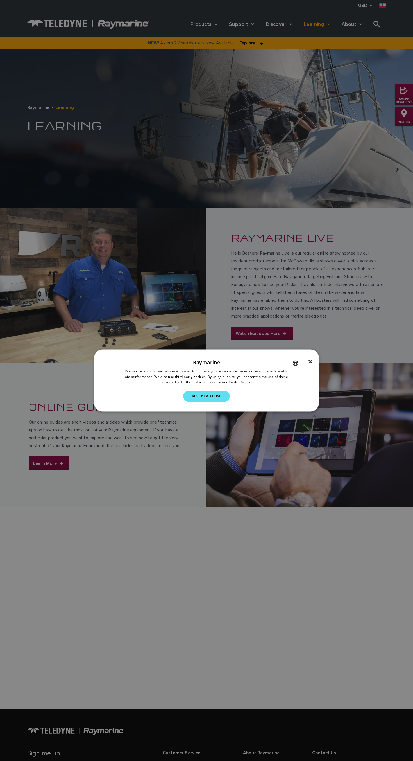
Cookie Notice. (240, 382)
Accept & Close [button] (206, 396)
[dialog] (206, 380)
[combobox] (295, 363)
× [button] (310, 361)
